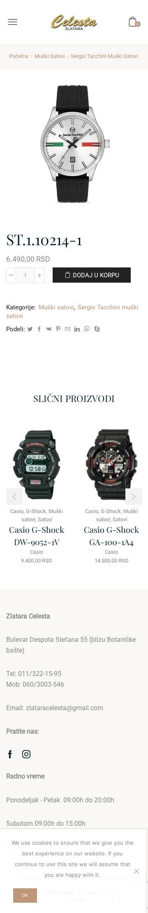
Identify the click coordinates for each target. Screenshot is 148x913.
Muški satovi (50, 56)
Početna (18, 56)
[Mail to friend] (67, 329)
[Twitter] (30, 329)
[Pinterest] (58, 329)
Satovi (45, 519)
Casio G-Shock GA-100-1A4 (111, 535)
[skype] (96, 329)
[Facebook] (39, 329)
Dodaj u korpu (96, 275)
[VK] (48, 329)
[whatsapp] (87, 329)
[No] (136, 871)
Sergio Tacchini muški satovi (104, 56)
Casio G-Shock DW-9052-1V (36, 535)
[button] (14, 496)
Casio (36, 552)
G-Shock (36, 511)
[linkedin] (77, 329)
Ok (25, 895)
